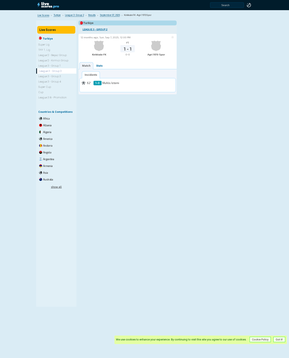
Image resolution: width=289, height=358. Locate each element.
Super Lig (44, 44)
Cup (40, 92)
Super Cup (44, 86)
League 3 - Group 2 (95, 29)
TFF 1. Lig (44, 49)
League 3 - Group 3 (49, 76)
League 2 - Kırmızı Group (53, 60)
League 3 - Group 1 (49, 65)
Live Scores (47, 30)
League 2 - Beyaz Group (52, 55)
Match (86, 65)
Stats (99, 65)
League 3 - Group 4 (49, 81)
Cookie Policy (260, 339)
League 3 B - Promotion (52, 97)
